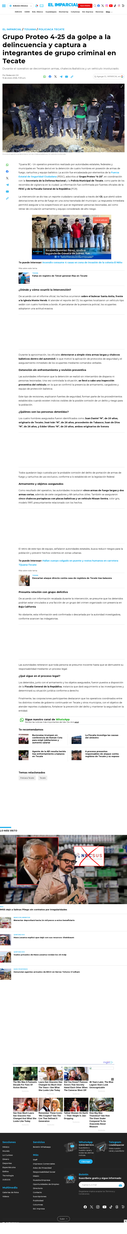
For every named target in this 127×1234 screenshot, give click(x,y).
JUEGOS (18, 12)
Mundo (6, 1151)
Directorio (38, 1188)
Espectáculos (9, 1167)
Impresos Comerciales (44, 1164)
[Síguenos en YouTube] (111, 5)
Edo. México (37, 12)
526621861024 (86, 1145)
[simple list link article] (63, 870)
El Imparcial (12, 29)
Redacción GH (12, 75)
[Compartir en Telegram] (61, 76)
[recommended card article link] (24, 278)
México (5, 1147)
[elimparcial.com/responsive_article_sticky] (125, 1221)
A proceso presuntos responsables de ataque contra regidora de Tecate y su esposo (102, 754)
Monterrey (63, 12)
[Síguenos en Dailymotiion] (123, 1206)
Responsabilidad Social (44, 1172)
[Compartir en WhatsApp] (44, 76)
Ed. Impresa (87, 12)
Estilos (5, 1171)
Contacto (37, 1192)
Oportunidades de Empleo (46, 1184)
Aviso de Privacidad (42, 1168)
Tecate (43, 778)
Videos (5, 1196)
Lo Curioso (7, 1155)
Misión (36, 1176)
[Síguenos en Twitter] (103, 5)
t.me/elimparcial (116, 1145)
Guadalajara (51, 12)
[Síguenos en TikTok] (115, 5)
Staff (35, 1159)
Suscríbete (85, 6)
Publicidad (38, 1200)
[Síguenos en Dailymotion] (123, 5)
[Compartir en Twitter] (55, 76)
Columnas (75, 12)
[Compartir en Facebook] (50, 76)
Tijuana (30, 29)
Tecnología (8, 1175)
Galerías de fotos (10, 1192)
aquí (77, 722)
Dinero (5, 1159)
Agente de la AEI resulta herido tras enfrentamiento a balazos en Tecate (49, 754)
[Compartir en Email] (66, 76)
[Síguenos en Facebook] (98, 5)
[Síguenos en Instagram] (107, 5)
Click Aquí (85, 1162)
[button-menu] (3, 6)
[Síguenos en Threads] (119, 5)
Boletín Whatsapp (42, 1147)
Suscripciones (39, 1196)
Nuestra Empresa (41, 1180)
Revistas (99, 12)
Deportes (7, 1163)
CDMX (27, 12)
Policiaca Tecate (51, 29)
